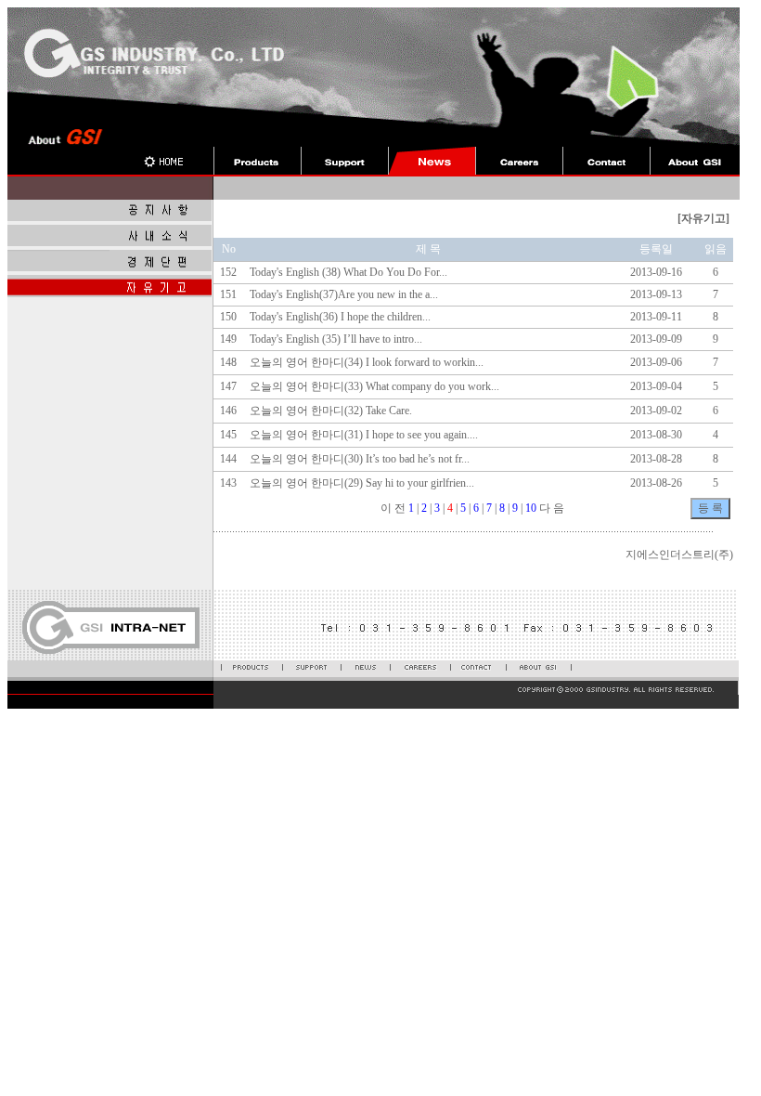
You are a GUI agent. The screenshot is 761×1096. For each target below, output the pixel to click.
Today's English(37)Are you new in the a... (344, 294)
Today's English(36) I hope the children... (340, 316)
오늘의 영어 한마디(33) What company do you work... (374, 386)
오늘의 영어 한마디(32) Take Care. (331, 410)
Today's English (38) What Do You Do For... (348, 272)
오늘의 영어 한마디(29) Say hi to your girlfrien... (362, 482)
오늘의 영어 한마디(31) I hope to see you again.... (364, 434)
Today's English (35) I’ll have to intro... (336, 339)
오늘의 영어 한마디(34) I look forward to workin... (367, 362)
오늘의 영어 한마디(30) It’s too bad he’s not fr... (360, 458)
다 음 (551, 508)
